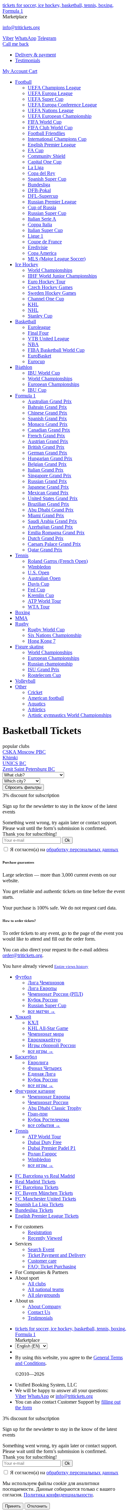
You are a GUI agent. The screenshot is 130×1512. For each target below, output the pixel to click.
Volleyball (25, 681)
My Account (16, 71)
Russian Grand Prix (47, 481)
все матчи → (41, 1011)
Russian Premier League (52, 201)
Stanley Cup (40, 315)
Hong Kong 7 (42, 641)
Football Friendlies (46, 133)
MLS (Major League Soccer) (57, 258)
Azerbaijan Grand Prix (50, 527)
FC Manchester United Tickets (45, 1198)
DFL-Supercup (43, 196)
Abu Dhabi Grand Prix (51, 509)
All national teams (46, 1289)
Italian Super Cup (45, 230)
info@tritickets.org (21, 27)
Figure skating (29, 646)
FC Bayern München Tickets (44, 1193)
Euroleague (39, 327)
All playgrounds (44, 1295)
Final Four (38, 333)
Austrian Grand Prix (48, 441)
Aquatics (36, 703)
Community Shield (46, 156)
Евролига (38, 1062)
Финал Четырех (45, 1068)
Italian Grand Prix (45, 470)
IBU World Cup (44, 373)
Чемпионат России (48, 1102)
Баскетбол (26, 1056)
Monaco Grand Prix (48, 424)
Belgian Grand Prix (47, 464)
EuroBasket (39, 355)
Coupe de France (45, 241)
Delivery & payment (35, 54)
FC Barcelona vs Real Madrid (45, 1176)
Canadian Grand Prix (49, 430)
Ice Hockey (26, 264)
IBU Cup (37, 390)
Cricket (35, 692)
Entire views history (71, 966)
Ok (67, 840)
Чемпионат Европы (49, 1096)
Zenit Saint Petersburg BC (29, 769)
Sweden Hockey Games (52, 293)
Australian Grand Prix (50, 401)
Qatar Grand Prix (45, 549)
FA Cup (36, 150)
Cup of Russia (42, 207)
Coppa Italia (40, 224)
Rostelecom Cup (44, 675)
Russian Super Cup (47, 213)
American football (46, 698)
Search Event (41, 1249)
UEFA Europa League (50, 93)
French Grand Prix (46, 435)
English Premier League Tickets (47, 1216)
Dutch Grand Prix (45, 538)
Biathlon (23, 367)
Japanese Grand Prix (48, 487)
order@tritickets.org (22, 955)
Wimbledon (39, 566)
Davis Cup (38, 584)
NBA (33, 344)
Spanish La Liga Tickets (39, 1204)
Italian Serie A (42, 219)
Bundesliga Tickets (34, 1210)
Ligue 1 (35, 236)
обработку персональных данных (82, 849)
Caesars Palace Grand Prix (54, 544)
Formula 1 (25, 395)
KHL (33, 304)
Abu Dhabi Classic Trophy (54, 1108)
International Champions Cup (57, 139)
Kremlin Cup (41, 595)
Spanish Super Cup (47, 179)
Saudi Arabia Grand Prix (52, 521)
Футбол (23, 977)
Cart (33, 71)
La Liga (36, 167)
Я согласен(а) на (63, 849)
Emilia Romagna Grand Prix (56, 532)
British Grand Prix (46, 447)
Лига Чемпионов (46, 982)
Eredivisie (38, 247)
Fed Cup (36, 589)
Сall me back (16, 44)
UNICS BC (14, 763)
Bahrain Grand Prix (47, 407)
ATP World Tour (44, 601)
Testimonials (27, 60)
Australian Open (44, 578)
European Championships (53, 384)
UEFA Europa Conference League (62, 104)
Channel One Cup (46, 298)
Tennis (21, 555)
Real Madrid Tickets (35, 1181)
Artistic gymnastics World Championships (69, 715)
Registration (40, 1232)
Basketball (25, 321)
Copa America (42, 253)
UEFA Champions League (54, 87)
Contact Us (39, 1312)
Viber (8, 38)
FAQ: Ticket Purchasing (52, 1266)
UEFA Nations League (51, 110)
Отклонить (37, 1506)
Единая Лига (42, 1074)
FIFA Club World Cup (50, 127)
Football (23, 82)
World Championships (50, 270)
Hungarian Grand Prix (50, 458)
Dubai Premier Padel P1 (52, 1148)
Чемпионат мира (46, 1034)
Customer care (42, 1261)
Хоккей (23, 1017)
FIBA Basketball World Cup (56, 350)
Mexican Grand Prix (48, 492)
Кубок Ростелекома (48, 1119)
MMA (21, 618)
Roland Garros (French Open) (58, 561)
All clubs (37, 1283)
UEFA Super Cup (45, 99)
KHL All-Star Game (48, 1028)
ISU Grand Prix (43, 669)
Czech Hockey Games (50, 287)
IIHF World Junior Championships (62, 276)
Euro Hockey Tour (46, 281)
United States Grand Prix (53, 498)
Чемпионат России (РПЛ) (55, 994)
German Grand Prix (47, 452)
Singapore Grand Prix (49, 475)
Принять (13, 1506)
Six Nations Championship (54, 635)
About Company (44, 1306)
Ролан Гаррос (42, 1153)
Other (21, 686)
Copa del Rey (41, 173)
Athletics (36, 709)
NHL (33, 310)
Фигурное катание (35, 1091)
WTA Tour (39, 606)
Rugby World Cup (46, 629)
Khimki (10, 757)
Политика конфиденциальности (58, 1494)
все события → (44, 1125)
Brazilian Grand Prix (48, 504)
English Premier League (52, 144)
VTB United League (48, 338)
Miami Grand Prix (46, 515)
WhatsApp (25, 38)
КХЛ (33, 1022)
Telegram (47, 38)
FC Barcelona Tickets (36, 1187)
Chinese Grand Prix (47, 412)
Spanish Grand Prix (47, 418)
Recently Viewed (45, 1238)
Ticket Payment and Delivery (57, 1255)
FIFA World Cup (45, 122)
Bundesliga (39, 184)
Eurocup (36, 361)
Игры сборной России (52, 1045)
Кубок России (43, 999)
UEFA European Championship (60, 116)
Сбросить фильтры (23, 787)
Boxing (22, 612)
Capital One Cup (45, 161)
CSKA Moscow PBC (24, 752)
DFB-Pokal (39, 190)
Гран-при (38, 1113)
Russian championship (50, 663)
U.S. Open (38, 572)
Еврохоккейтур (44, 1039)
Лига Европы (42, 988)
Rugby (22, 624)
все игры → (40, 1051)
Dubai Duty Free (45, 1142)
